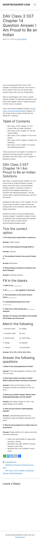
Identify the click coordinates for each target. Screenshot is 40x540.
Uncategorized (10, 462)
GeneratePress (20, 537)
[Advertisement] (20, 63)
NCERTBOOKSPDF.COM (16, 4)
